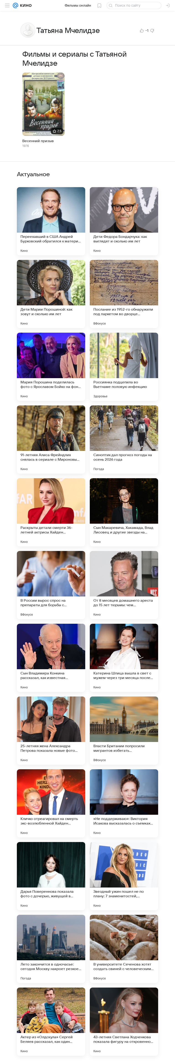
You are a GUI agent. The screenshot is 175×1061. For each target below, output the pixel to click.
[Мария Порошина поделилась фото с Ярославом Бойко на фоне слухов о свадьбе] (51, 367)
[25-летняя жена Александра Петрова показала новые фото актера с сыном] (51, 730)
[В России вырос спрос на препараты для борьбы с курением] (51, 585)
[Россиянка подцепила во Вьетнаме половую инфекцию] (124, 367)
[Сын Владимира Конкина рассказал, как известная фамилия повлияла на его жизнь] (51, 658)
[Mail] (15, 5)
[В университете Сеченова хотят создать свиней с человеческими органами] (124, 949)
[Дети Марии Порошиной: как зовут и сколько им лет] (51, 294)
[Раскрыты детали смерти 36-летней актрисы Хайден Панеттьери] (51, 512)
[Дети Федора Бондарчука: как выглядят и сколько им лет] (124, 221)
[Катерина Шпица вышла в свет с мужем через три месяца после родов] (124, 658)
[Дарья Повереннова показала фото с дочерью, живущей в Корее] (51, 876)
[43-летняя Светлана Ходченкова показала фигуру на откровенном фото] (124, 1022)
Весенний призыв (38, 141)
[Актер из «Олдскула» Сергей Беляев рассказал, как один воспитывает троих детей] (51, 1022)
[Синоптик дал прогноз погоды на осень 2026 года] (124, 439)
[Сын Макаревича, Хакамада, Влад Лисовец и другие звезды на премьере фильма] (124, 512)
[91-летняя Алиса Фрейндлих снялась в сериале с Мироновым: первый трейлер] (51, 439)
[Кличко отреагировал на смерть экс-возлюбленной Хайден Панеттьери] (51, 803)
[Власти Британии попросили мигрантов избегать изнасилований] (124, 730)
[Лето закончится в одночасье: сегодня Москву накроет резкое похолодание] (51, 949)
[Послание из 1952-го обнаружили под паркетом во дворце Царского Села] (124, 294)
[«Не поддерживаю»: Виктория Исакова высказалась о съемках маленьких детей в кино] (124, 803)
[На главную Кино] (25, 5)
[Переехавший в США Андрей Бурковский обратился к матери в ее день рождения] (51, 221)
